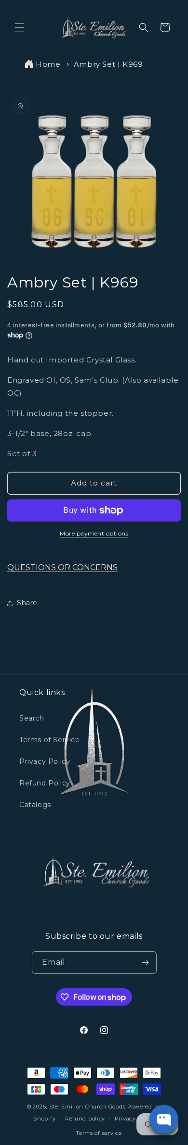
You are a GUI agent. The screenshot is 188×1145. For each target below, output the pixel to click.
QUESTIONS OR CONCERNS (62, 567)
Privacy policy (135, 1118)
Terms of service (98, 1133)
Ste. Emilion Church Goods (87, 1106)
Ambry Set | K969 (108, 64)
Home (48, 64)
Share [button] (27, 602)
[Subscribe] (145, 962)
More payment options (94, 533)
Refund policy (85, 1118)
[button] (19, 27)
